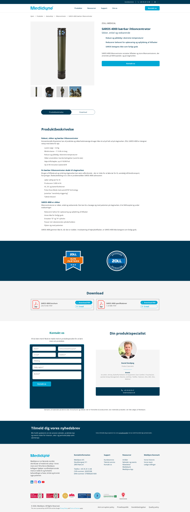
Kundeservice (129, 2)
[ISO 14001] (36, 496)
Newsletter (127, 464)
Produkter (40, 16)
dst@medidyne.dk (129, 393)
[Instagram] (35, 482)
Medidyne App (128, 469)
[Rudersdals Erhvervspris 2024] (84, 495)
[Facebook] (39, 482)
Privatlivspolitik (122, 507)
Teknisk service (109, 462)
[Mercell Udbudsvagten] (97, 495)
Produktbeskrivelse (56, 112)
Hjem (32, 16)
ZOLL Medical (109, 23)
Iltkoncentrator (61, 16)
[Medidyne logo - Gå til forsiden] (41, 8)
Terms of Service (74, 508)
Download (83, 112)
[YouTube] (43, 482)
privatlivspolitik (123, 433)
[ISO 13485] (52, 496)
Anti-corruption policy (106, 507)
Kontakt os (108, 464)
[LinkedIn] (31, 482)
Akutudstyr (49, 16)
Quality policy (154, 507)
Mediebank (127, 467)
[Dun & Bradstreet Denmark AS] (68, 496)
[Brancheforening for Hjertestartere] (110, 496)
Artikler (125, 460)
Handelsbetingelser (138, 507)
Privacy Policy (63, 508)
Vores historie (149, 460)
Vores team (148, 462)
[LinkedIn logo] (128, 383)
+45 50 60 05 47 (129, 390)
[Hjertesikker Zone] (123, 495)
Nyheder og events (130, 462)
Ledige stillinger (150, 464)
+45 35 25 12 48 (145, 2)
